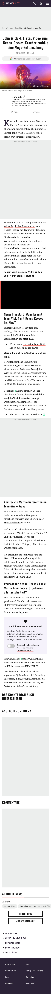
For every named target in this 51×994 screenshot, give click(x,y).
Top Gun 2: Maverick (26, 372)
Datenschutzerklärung (25, 650)
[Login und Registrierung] (41, 3)
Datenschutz (10, 970)
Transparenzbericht (34, 970)
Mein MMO (30, 983)
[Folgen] (24, 96)
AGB (27, 964)
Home (4, 28)
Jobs (7, 977)
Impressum (10, 964)
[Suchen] (34, 3)
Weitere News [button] (25, 913)
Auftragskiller (9, 906)
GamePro (9, 983)
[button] (15, 112)
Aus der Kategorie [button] (25, 921)
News (11, 28)
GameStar (30, 977)
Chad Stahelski (32, 565)
